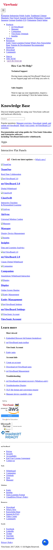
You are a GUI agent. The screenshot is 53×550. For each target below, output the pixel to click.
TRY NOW (11, 59)
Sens (8, 478)
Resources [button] (10, 41)
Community (11, 52)
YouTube (10, 536)
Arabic (27, 16)
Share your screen (27, 125)
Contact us (10, 461)
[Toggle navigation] (3, 10)
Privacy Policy (7, 542)
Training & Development (21, 45)
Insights (14, 36)
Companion (16, 31)
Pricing (9, 38)
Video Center (11, 516)
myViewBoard (17, 27)
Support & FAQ (12, 514)
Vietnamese (31, 20)
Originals (10, 475)
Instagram (10, 538)
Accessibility (11, 456)
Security (9, 454)
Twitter (9, 533)
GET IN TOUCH (14, 61)
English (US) (21, 20)
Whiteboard (11, 471)
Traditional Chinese (39, 16)
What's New (36, 43)
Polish (21, 16)
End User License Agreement (18, 458)
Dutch (39, 20)
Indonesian (14, 16)
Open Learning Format (21, 43)
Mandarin (5, 18)
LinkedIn (10, 531)
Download (10, 50)
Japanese (4, 20)
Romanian (5, 16)
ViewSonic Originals (19, 34)
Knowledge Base (13, 512)
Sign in (9, 56)
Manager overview (24, 123)
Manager (15, 29)
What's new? (40, 159)
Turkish (47, 18)
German (12, 20)
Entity (8, 43)
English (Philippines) (35, 18)
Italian (44, 20)
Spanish (23, 18)
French (16, 18)
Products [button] (9, 24)
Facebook (10, 529)
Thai (11, 18)
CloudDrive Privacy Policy (17, 497)
